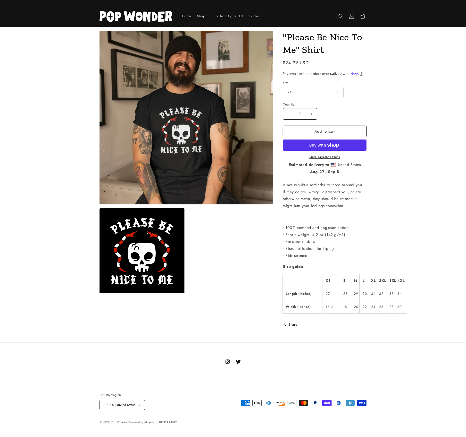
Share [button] (292, 324)
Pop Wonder (119, 422)
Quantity (288, 104)
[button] (203, 16)
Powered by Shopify (141, 422)
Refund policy (168, 422)
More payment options (324, 157)
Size (286, 82)
